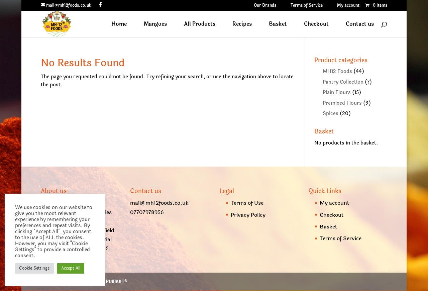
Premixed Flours (342, 103)
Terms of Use (247, 203)
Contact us (360, 25)
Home (119, 25)
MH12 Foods (337, 71)
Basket (278, 25)
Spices (330, 113)
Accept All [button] (70, 268)
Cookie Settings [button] (34, 268)
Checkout (316, 25)
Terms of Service (307, 5)
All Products (199, 25)
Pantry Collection (343, 82)
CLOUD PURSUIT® (108, 282)
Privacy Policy (248, 215)
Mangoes (155, 25)
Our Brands (265, 5)
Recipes (242, 25)
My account (348, 5)
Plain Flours (337, 92)
